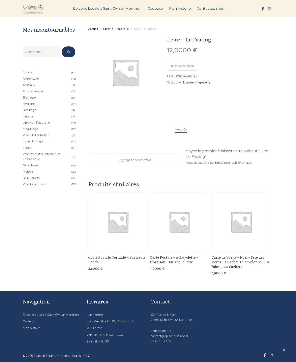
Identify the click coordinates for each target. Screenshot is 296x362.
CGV (86, 356)
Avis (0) (181, 130)
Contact (160, 301)
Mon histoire (31, 328)
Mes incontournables (49, 30)
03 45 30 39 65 (160, 341)
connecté (217, 163)
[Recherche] (68, 51)
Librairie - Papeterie (116, 28)
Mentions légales (69, 356)
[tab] (181, 129)
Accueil (93, 28)
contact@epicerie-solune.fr (169, 336)
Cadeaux (29, 321)
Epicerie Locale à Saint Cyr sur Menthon (51, 315)
